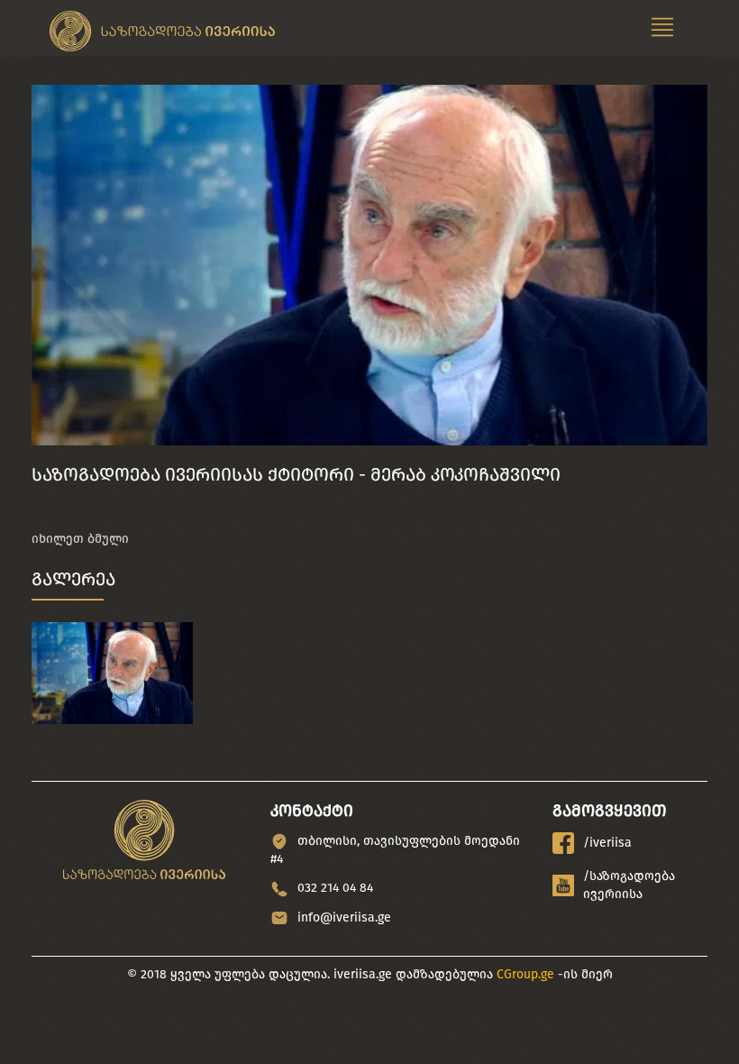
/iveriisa (607, 842)
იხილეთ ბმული (80, 538)
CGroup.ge (525, 974)
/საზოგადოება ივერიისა (629, 885)
